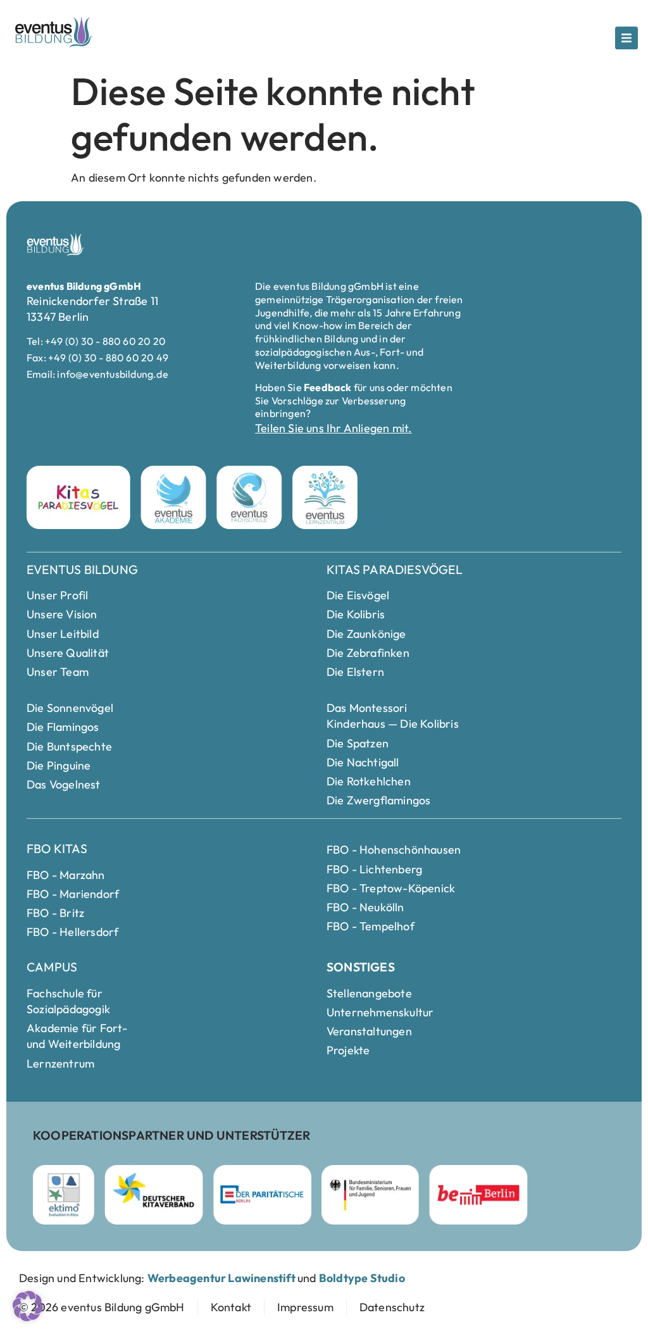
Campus (52, 967)
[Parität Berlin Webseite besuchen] (262, 1195)
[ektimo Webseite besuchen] (63, 1195)
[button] (28, 1306)
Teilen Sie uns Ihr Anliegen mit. (333, 428)
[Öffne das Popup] (626, 38)
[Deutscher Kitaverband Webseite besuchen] (153, 1195)
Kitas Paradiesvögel (395, 569)
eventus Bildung (82, 569)
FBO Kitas (57, 848)
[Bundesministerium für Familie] (370, 1195)
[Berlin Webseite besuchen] (478, 1195)
